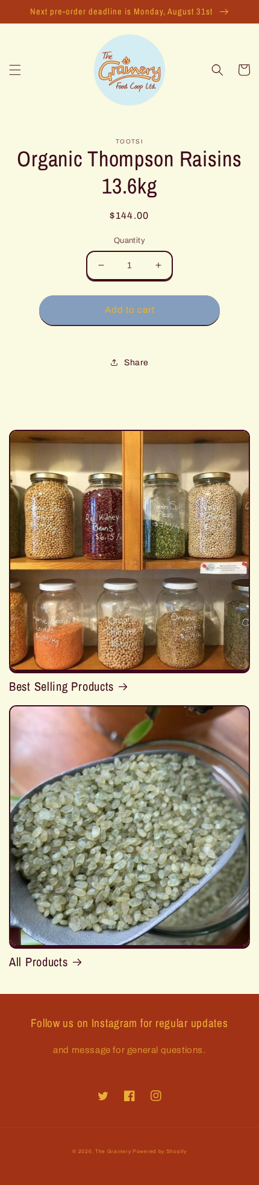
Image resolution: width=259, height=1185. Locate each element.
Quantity (129, 240)
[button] (15, 70)
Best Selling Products (61, 686)
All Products (38, 962)
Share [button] (136, 362)
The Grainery (114, 1151)
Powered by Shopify (160, 1151)
